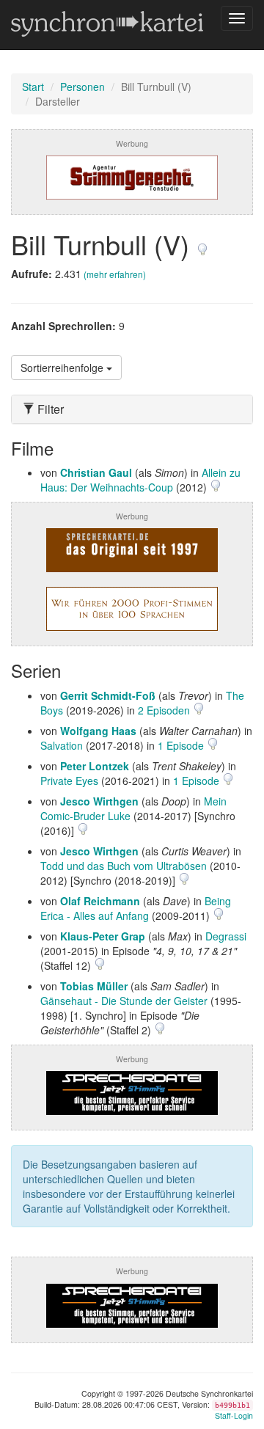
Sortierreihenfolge (63, 367)
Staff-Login (234, 1415)
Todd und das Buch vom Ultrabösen (123, 865)
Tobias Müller (94, 986)
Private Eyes (69, 780)
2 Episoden (165, 710)
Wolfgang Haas (98, 730)
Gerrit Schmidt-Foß (107, 695)
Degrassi (225, 936)
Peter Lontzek (94, 766)
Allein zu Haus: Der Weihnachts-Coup (140, 479)
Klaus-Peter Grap (102, 936)
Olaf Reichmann (100, 900)
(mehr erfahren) (115, 274)
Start (33, 86)
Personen (82, 86)
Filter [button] (49, 409)
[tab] (132, 409)
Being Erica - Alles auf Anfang (135, 908)
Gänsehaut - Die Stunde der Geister (124, 1000)
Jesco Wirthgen (99, 801)
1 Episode (182, 745)
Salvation (61, 745)
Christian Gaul (96, 472)
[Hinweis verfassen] (202, 244)
